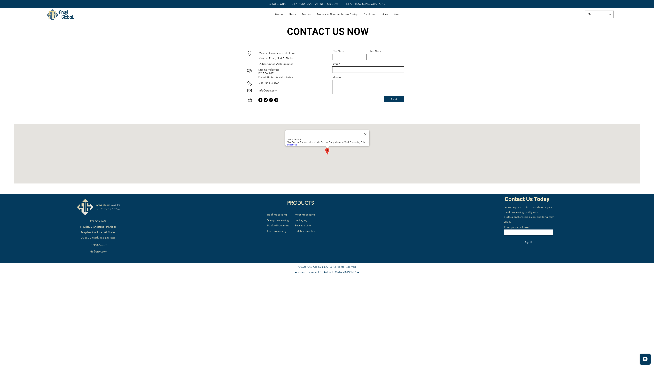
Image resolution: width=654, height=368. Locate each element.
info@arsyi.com (268, 90)
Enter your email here (516, 227)
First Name (338, 51)
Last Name (376, 51)
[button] (306, 14)
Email (335, 64)
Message (337, 77)
